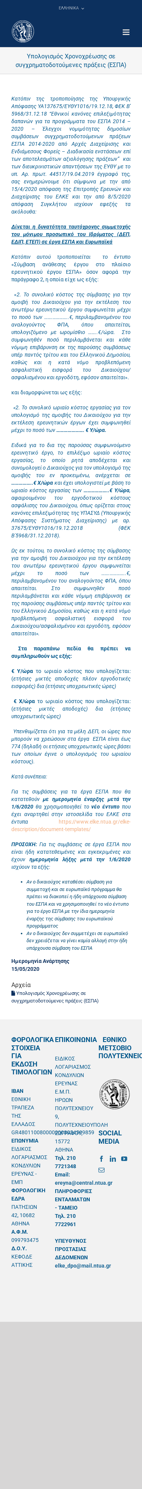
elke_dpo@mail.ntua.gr (83, 1266)
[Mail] (101, 1170)
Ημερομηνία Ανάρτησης (40, 961)
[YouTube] (124, 1159)
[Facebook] (101, 1159)
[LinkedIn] (113, 1159)
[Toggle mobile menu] (127, 32)
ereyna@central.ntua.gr (83, 1183)
